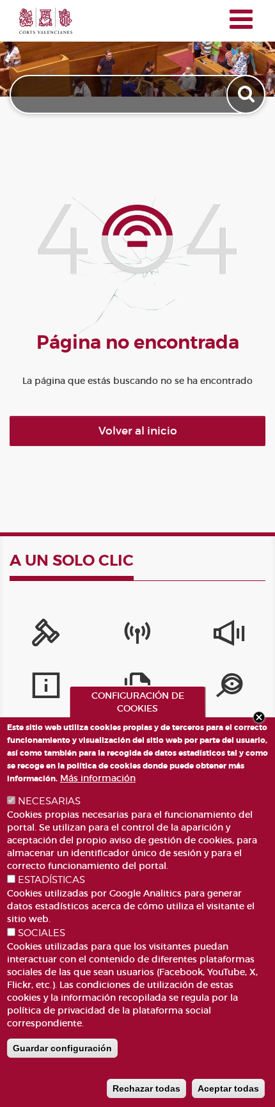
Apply (247, 94)
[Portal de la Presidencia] (46, 636)
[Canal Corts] (137, 636)
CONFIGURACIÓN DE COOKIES (137, 702)
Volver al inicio (137, 431)
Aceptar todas (228, 1088)
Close (259, 717)
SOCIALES (41, 933)
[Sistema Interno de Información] (229, 636)
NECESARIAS (49, 801)
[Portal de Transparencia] (229, 688)
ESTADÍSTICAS (51, 880)
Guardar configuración (62, 1048)
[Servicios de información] (46, 688)
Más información (98, 778)
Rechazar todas (146, 1088)
